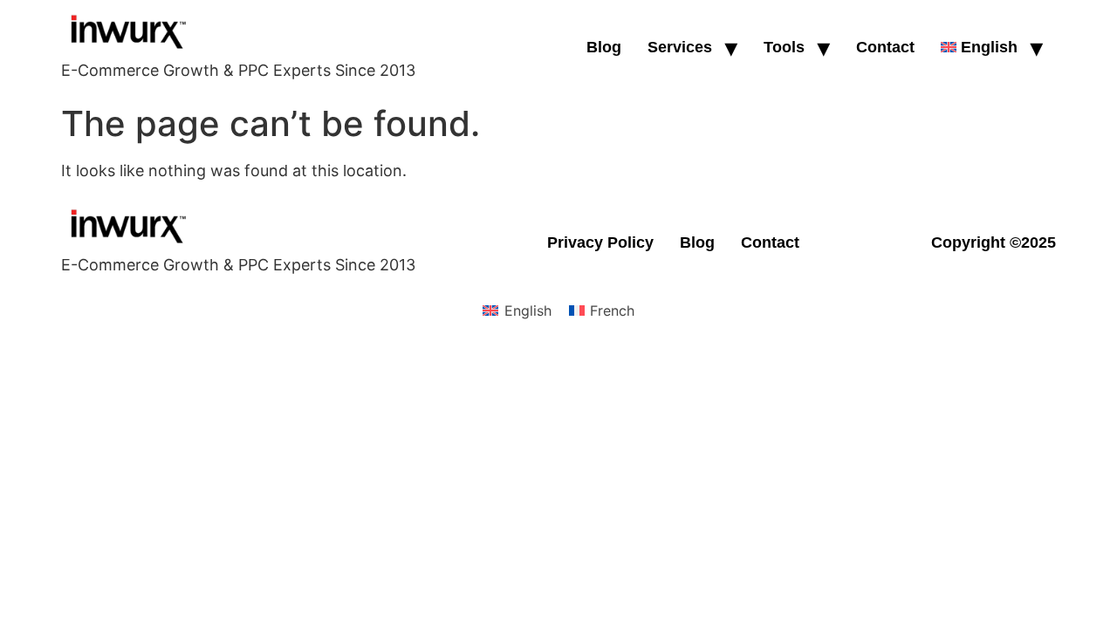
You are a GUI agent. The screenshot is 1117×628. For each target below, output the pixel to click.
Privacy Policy (600, 242)
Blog (603, 47)
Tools (784, 47)
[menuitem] (979, 47)
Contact (885, 47)
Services (680, 47)
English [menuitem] (528, 310)
